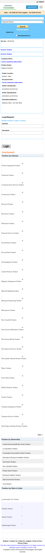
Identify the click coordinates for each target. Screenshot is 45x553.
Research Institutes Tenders (12, 475)
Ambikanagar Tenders (9, 525)
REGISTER (32, 7)
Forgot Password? (8, 152)
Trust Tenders (7, 484)
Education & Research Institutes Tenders (16, 457)
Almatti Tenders (7, 517)
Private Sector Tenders (10, 471)
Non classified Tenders (10, 466)
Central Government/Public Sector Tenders (16, 444)
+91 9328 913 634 (35, 12)
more (39, 435)
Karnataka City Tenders (11, 499)
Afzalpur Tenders (7, 509)
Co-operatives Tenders (10, 449)
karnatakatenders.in (24, 35)
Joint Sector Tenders (9, 462)
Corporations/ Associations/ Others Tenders (17, 453)
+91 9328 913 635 (15, 12)
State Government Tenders (11, 479)
